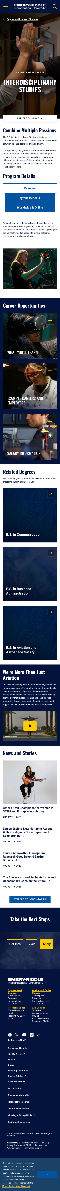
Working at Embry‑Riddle (20, 1115)
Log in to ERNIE (18, 1040)
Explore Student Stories (30, 899)
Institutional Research (18, 1108)
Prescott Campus (16, 1008)
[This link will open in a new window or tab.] (10, 1034)
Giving (11, 1065)
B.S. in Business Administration (18, 591)
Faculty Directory (16, 1054)
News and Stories (16, 1082)
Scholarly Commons (18, 1070)
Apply (47, 944)
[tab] (30, 188)
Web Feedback (13, 1148)
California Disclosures (19, 1122)
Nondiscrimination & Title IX (34, 1143)
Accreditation (14, 1088)
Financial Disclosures (18, 1102)
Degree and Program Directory (22, 19)
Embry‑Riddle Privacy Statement (16, 1186)
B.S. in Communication (24, 535)
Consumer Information (19, 1095)
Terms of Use (41, 1145)
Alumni (11, 1059)
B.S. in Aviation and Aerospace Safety (21, 650)
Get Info (15, 944)
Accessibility (12, 1143)
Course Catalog (15, 1076)
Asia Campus (38, 1008)
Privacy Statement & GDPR (19, 1145)
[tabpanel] (30, 253)
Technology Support (33, 1148)
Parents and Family (17, 1048)
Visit (32, 944)
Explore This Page (28, 118)
